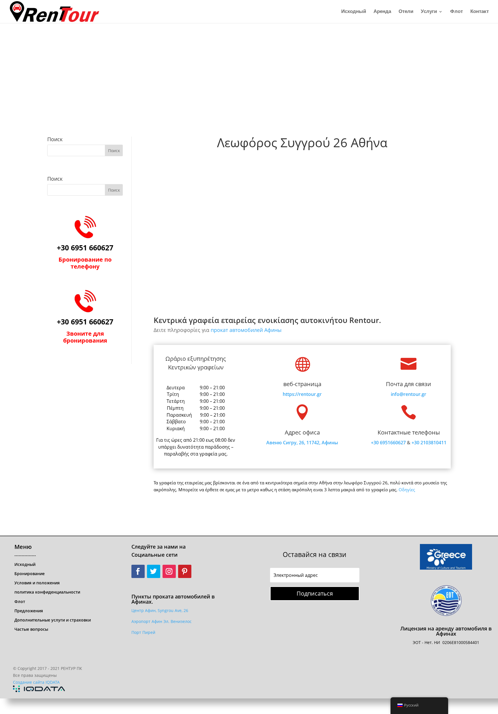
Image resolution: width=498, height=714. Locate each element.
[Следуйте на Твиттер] (153, 571)
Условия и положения (37, 582)
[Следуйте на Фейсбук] (138, 571)
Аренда (382, 12)
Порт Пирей (143, 632)
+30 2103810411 (429, 442)
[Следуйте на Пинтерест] (184, 571)
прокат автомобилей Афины (246, 329)
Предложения (28, 610)
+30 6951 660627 (85, 247)
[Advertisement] (249, 66)
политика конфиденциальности (47, 592)
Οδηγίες (407, 489)
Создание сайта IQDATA (36, 682)
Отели (406, 12)
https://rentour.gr (302, 394)
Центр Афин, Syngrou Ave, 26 (159, 610)
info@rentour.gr (408, 394)
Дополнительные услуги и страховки (52, 620)
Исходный (353, 12)
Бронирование (29, 573)
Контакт (479, 12)
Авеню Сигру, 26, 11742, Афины (302, 442)
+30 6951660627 (388, 442)
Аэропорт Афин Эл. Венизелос (161, 621)
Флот (456, 12)
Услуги (429, 12)
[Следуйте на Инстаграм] (169, 571)
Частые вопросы (31, 629)
